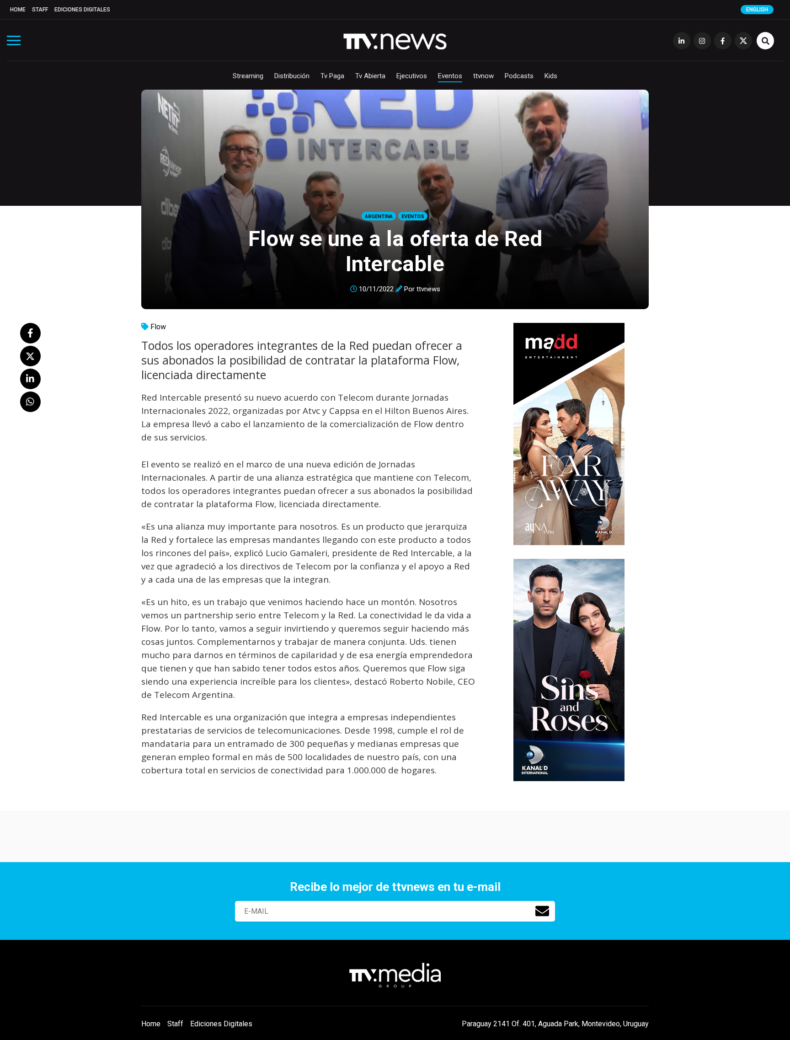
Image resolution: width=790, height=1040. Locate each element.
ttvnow (483, 76)
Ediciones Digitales (82, 9)
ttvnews (428, 289)
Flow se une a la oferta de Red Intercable (395, 251)
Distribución (292, 76)
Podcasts (519, 76)
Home (18, 9)
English (757, 9)
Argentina (379, 217)
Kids (550, 76)
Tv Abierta (370, 76)
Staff (40, 9)
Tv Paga (332, 76)
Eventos (450, 76)
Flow (158, 326)
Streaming (248, 76)
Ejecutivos (411, 76)
